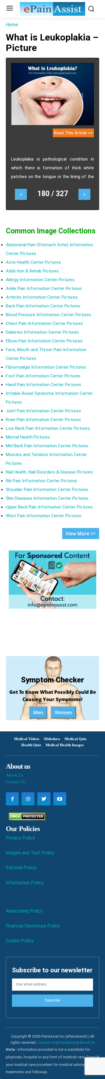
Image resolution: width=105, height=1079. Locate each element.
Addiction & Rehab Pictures (32, 271)
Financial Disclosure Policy (33, 926)
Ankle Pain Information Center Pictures (44, 288)
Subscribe (52, 1000)
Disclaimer (67, 1042)
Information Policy (25, 883)
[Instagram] (28, 798)
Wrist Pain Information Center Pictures (43, 515)
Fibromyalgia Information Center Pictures (46, 367)
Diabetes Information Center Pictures (42, 332)
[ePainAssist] (52, 9)
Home (12, 24)
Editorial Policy (21, 867)
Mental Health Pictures (28, 437)
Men (38, 712)
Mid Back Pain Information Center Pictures (47, 445)
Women (63, 712)
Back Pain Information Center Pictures (43, 306)
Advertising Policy (24, 911)
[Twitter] (43, 798)
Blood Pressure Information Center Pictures (48, 314)
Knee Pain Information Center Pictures (43, 419)
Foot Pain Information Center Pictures (43, 376)
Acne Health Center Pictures (33, 262)
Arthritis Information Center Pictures (42, 297)
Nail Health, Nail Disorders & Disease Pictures (49, 472)
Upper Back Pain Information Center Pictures (49, 507)
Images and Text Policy (30, 853)
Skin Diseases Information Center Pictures (47, 498)
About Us (14, 775)
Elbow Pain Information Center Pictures (44, 341)
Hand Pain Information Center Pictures (43, 384)
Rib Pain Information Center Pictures (41, 480)
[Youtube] (59, 798)
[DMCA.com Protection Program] (25, 818)
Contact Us (16, 781)
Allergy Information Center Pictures (40, 279)
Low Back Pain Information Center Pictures (48, 428)
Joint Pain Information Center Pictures (43, 410)
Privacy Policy (20, 838)
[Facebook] (12, 798)
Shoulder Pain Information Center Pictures (47, 489)
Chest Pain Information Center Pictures (44, 323)
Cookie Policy (20, 941)
